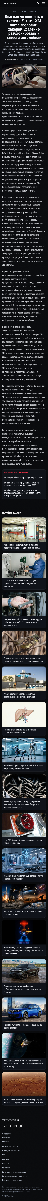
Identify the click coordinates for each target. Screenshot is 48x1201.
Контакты (6, 1142)
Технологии (32, 11)
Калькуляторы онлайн (11, 1150)
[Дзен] (21, 1126)
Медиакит (6, 1163)
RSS (3, 1154)
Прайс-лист (6, 1167)
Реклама (5, 1159)
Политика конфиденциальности (15, 1172)
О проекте (6, 1134)
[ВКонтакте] (4, 1126)
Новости (23, 11)
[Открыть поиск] (38, 3)
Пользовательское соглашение (14, 1176)
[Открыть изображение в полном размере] (24, 76)
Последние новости (10, 1147)
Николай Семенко (11, 60)
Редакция (6, 1138)
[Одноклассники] (15, 1126)
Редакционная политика (12, 1180)
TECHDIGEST (10, 3)
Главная (14, 11)
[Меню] (44, 3)
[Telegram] (10, 1126)
